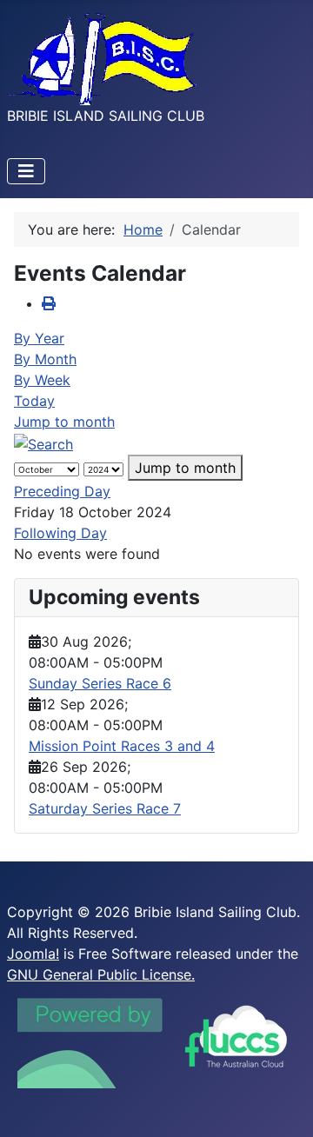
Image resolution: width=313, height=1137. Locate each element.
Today (34, 400)
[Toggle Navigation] (26, 171)
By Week (42, 380)
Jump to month (64, 421)
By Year (39, 338)
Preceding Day (62, 491)
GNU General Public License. (101, 974)
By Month (45, 359)
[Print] (49, 303)
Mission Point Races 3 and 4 (122, 746)
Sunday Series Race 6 (100, 683)
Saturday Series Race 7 (105, 808)
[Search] (43, 442)
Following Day (60, 533)
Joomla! (33, 953)
